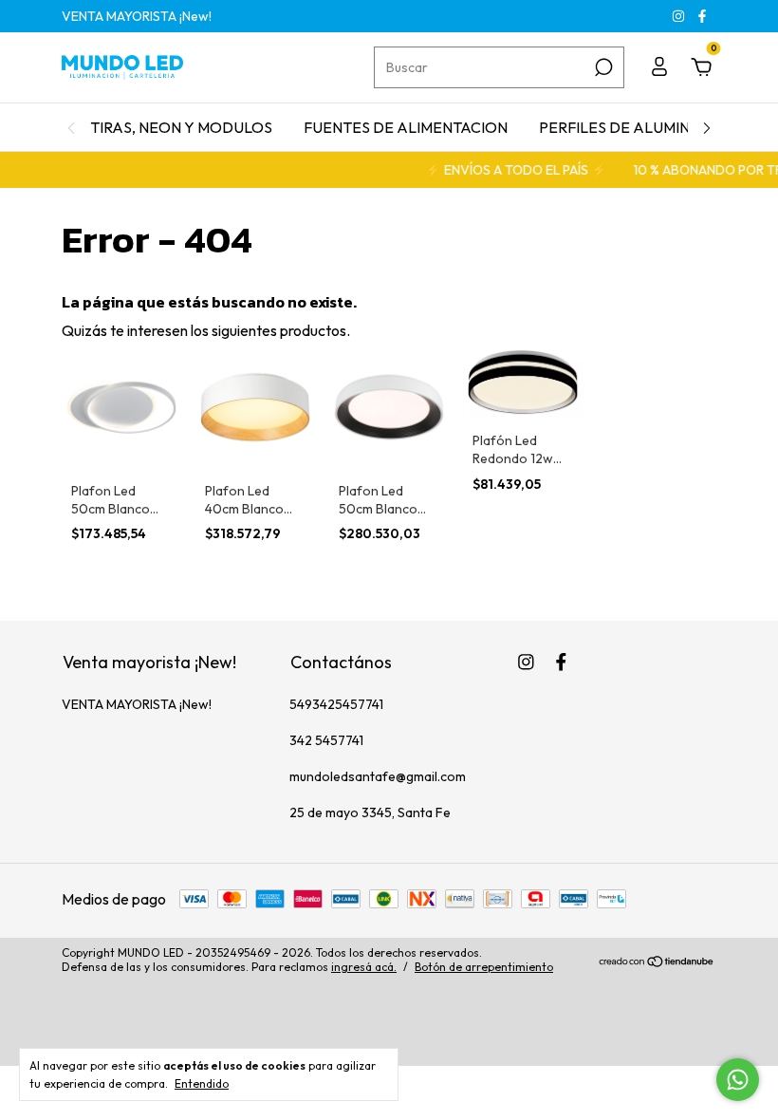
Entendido (202, 1083)
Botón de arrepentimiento (484, 967)
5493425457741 (336, 704)
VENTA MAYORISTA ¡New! (137, 16)
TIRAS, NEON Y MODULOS (181, 127)
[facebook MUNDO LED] (702, 16)
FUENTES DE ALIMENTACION (406, 127)
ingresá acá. (364, 967)
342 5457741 (326, 740)
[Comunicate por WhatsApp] (737, 1079)
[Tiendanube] (657, 962)
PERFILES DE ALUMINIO (622, 127)
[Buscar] (602, 67)
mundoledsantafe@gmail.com (377, 776)
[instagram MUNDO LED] (680, 16)
